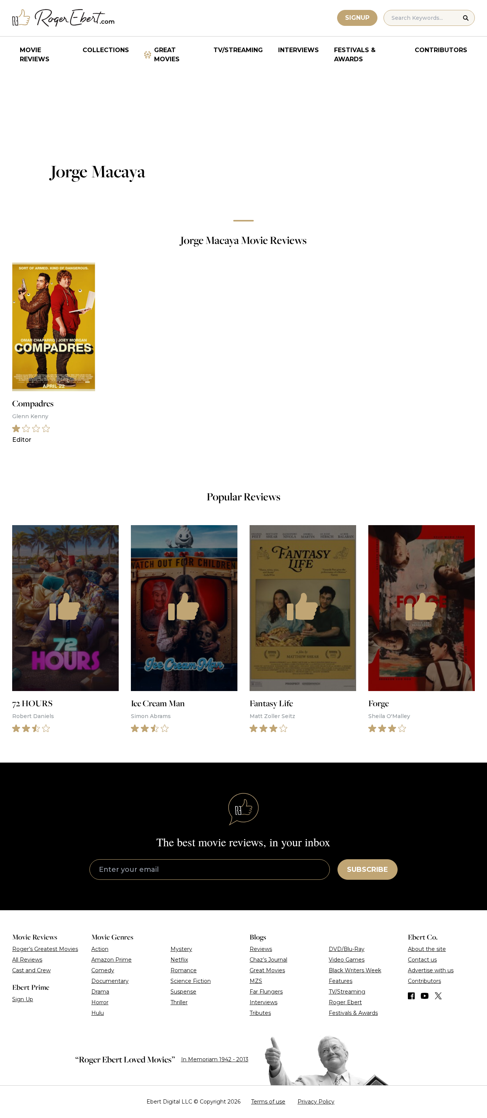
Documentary (110, 981)
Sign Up (22, 999)
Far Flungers (266, 991)
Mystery (181, 949)
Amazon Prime (111, 959)
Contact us (422, 959)
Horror (99, 1002)
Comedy (102, 970)
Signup (357, 17)
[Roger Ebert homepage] (63, 18)
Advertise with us (431, 970)
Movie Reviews (34, 54)
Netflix (179, 959)
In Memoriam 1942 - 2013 (214, 1059)
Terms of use (268, 1101)
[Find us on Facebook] (411, 995)
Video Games (346, 959)
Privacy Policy (316, 1101)
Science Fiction (190, 981)
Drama (100, 991)
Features (340, 981)
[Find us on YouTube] (425, 996)
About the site (427, 949)
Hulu (97, 1013)
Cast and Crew (31, 970)
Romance (183, 970)
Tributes (260, 1013)
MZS (256, 981)
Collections (106, 50)
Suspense (183, 991)
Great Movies (167, 54)
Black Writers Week (355, 970)
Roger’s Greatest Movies (45, 949)
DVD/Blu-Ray (346, 949)
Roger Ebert (345, 1002)
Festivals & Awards (355, 54)
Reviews (261, 949)
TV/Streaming (238, 50)
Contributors (441, 50)
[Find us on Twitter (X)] (438, 995)
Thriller (179, 1002)
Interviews (298, 50)
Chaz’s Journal (268, 959)
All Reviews (27, 959)
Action (99, 949)
